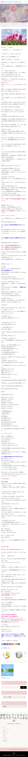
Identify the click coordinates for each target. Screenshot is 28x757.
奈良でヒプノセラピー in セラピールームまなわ (14, 718)
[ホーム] (1, 23)
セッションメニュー (6, 729)
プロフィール (5, 733)
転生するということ (5, 677)
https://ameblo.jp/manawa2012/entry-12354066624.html (13, 599)
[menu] (26, 2)
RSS (14, 753)
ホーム (4, 727)
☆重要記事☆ (11, 47)
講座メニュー (5, 731)
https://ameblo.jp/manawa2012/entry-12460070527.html (13, 380)
